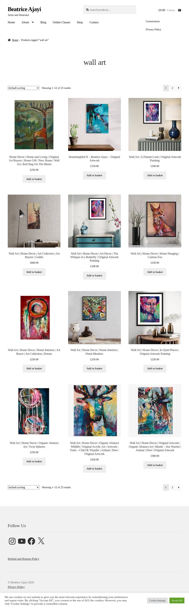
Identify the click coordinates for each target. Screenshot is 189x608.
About (25, 22)
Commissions (153, 21)
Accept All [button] (177, 600)
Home (11, 22)
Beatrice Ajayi (24, 9)
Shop (80, 22)
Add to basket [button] (34, 179)
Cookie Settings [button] (157, 600)
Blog (43, 22)
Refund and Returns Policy (23, 558)
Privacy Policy (153, 29)
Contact (94, 22)
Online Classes (61, 22)
